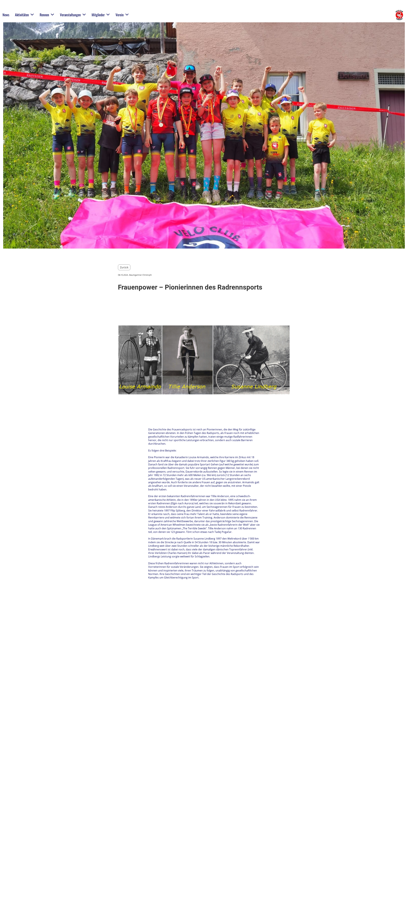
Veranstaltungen (70, 14)
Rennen (44, 14)
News (6, 14)
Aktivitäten (22, 14)
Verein (120, 14)
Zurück (124, 267)
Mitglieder (98, 14)
